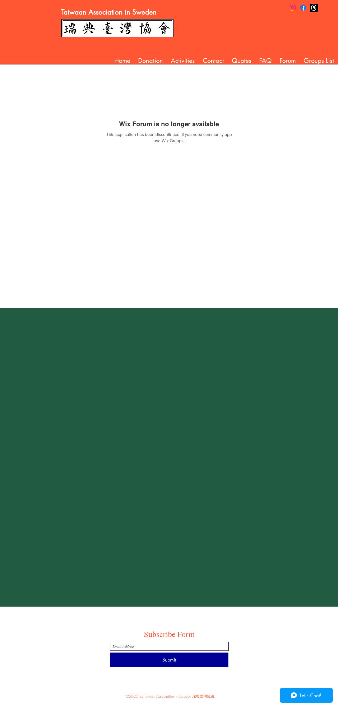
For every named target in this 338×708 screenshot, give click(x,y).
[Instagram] (293, 8)
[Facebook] (303, 8)
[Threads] (314, 8)
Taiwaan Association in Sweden (109, 12)
